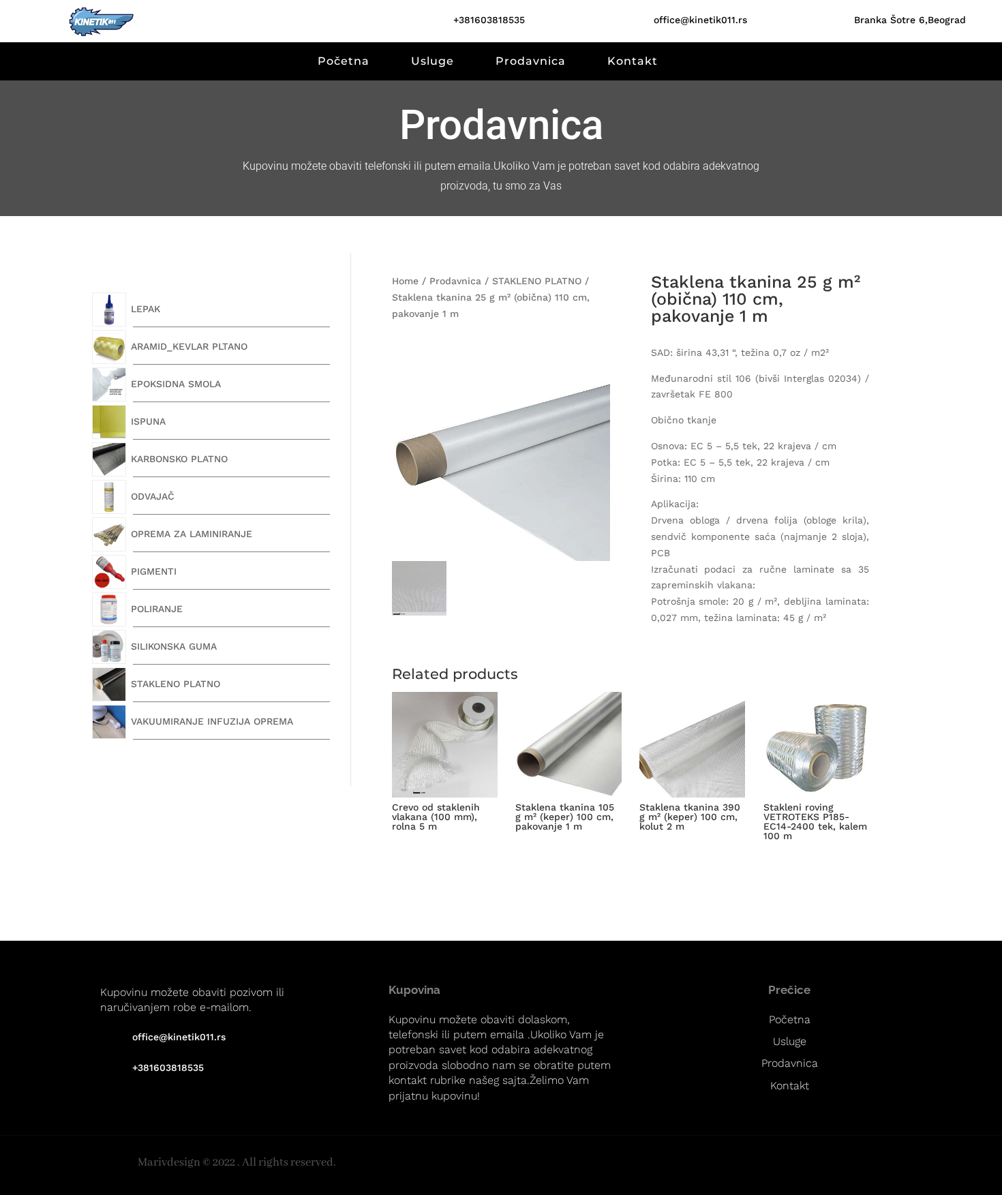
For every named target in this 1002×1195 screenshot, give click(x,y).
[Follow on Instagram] (981, 1163)
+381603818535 (489, 19)
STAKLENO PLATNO (536, 280)
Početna (343, 61)
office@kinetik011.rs (700, 19)
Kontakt (632, 61)
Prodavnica (531, 61)
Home (405, 280)
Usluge (432, 61)
